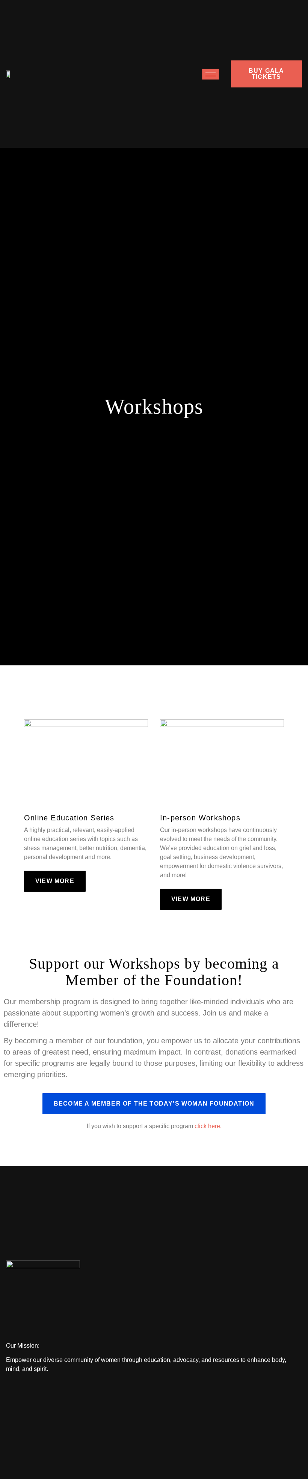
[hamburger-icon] (210, 74)
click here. (208, 1126)
